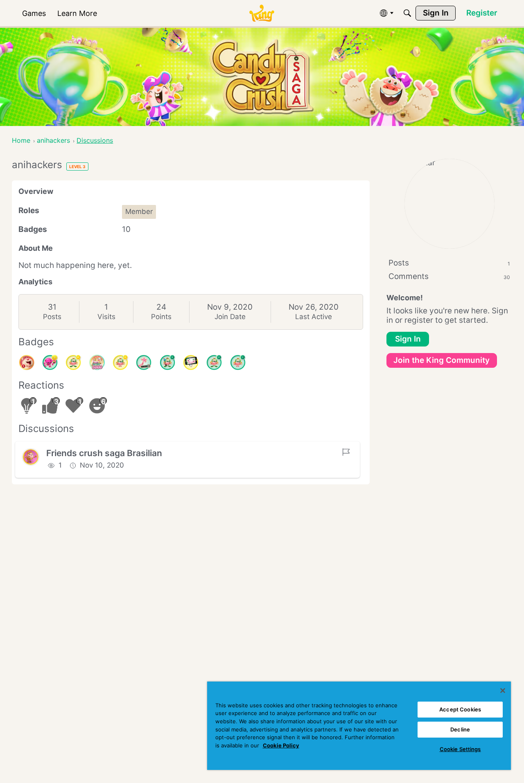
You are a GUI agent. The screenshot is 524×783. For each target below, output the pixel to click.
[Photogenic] (191, 362)
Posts (52, 317)
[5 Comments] (167, 362)
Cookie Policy (281, 745)
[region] (359, 726)
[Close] (502, 690)
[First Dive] (238, 362)
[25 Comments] (73, 362)
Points (161, 317)
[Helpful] (50, 362)
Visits (106, 317)
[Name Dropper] (143, 362)
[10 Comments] (120, 362)
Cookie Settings (460, 749)
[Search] (407, 13)
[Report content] (346, 452)
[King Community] (261, 13)
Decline (460, 729)
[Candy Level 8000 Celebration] (97, 362)
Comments (449, 276)
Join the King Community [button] (441, 360)
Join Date (230, 317)
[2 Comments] (214, 362)
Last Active (313, 317)
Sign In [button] (408, 339)
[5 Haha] (26, 362)
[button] (31, 457)
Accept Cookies (460, 709)
